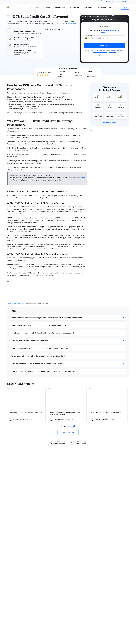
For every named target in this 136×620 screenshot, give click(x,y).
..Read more (72, 23)
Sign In (125, 8)
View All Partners (109, 122)
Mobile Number (90, 35)
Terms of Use (103, 52)
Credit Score (35, 8)
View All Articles (68, 432)
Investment (74, 8)
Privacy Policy (112, 52)
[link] (37, 303)
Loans (47, 8)
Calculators (88, 8)
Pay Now (103, 45)
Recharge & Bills (104, 8)
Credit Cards (60, 8)
